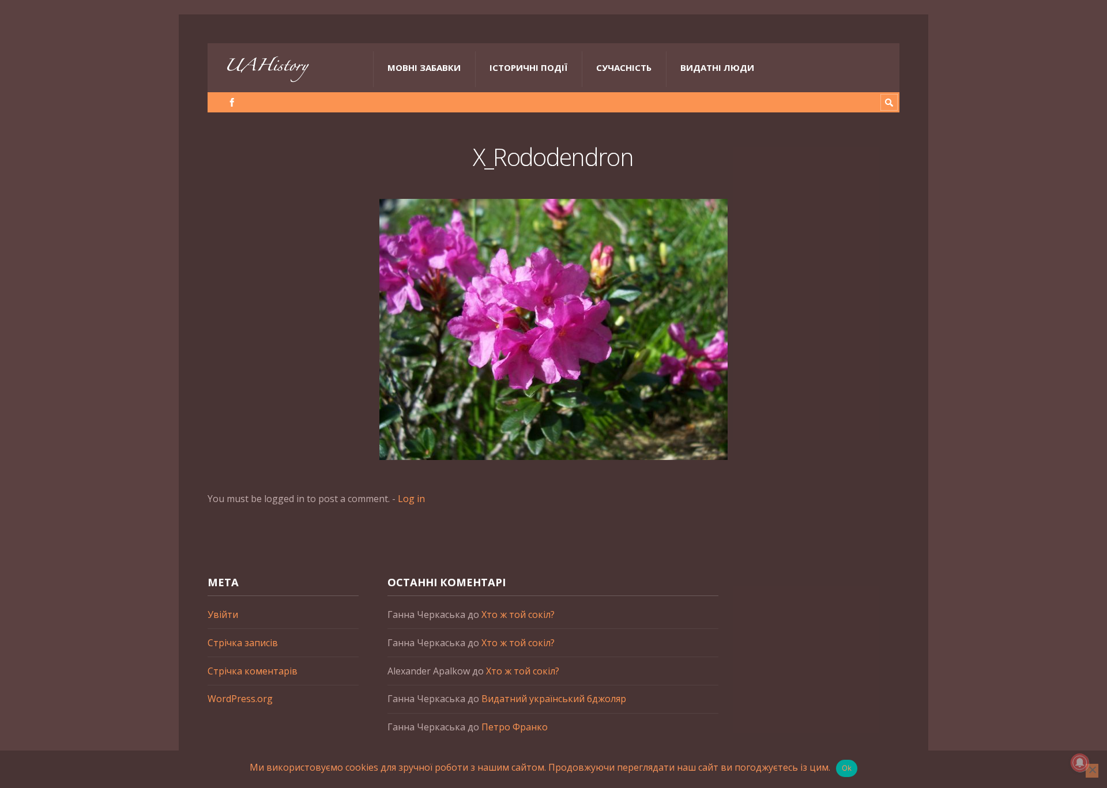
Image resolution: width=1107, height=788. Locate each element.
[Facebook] (232, 102)
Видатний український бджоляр (553, 698)
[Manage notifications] (1080, 762)
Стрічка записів (243, 642)
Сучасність (624, 67)
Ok (847, 767)
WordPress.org (240, 698)
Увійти (223, 614)
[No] (1092, 771)
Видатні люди (717, 67)
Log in (411, 498)
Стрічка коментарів (253, 671)
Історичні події (528, 67)
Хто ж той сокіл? (518, 614)
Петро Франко (514, 727)
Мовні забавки (424, 67)
